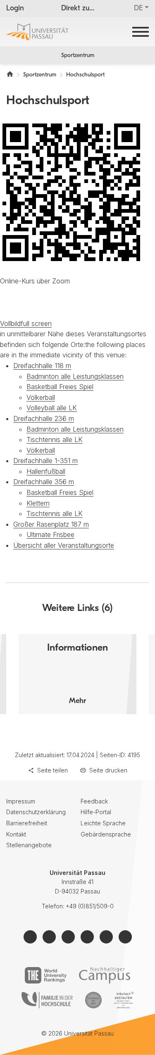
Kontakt (16, 834)
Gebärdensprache (106, 834)
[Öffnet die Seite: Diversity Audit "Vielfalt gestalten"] (124, 1000)
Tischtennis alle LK (54, 439)
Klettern (38, 503)
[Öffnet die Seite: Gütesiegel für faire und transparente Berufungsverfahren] (93, 1000)
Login (15, 8)
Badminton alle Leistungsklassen (75, 376)
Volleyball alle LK (51, 408)
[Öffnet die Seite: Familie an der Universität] (47, 1000)
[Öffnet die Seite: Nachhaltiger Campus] (105, 975)
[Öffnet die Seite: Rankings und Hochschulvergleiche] (46, 975)
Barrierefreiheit (26, 823)
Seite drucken (108, 770)
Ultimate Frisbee (50, 534)
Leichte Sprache (103, 823)
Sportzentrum (77, 55)
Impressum (20, 801)
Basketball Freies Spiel (59, 387)
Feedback (94, 801)
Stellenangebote (29, 844)
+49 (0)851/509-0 (90, 906)
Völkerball (40, 397)
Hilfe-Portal (96, 811)
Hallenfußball (45, 471)
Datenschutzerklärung (36, 811)
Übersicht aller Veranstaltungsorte (63, 545)
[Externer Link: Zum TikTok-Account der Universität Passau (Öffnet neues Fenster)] (106, 936)
